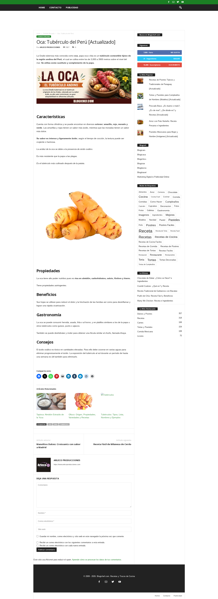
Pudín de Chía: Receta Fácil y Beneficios (155, 296)
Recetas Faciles (166, 251)
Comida (176, 197)
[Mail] (173, 2)
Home (42, 7)
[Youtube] (182, 2)
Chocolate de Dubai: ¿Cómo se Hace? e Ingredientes (154, 279)
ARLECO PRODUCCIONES (50, 47)
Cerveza (161, 192)
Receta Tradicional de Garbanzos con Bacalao (157, 291)
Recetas (145, 237)
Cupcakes (152, 206)
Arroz (152, 192)
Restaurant (143, 255)
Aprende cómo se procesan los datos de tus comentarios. (97, 560)
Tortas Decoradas (167, 260)
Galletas (150, 210)
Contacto (55, 7)
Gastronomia (163, 210)
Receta (145, 231)
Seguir (176, 58)
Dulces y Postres (144, 314)
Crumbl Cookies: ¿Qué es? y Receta (153, 286)
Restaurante (156, 255)
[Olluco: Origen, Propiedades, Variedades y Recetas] (83, 401)
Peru (56, 424)
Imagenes (144, 215)
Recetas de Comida (148, 246)
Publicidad (72, 7)
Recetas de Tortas (147, 250)
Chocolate (172, 192)
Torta (141, 259)
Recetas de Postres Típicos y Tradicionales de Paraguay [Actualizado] (162, 84)
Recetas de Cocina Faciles (150, 242)
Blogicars (141, 150)
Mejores (170, 215)
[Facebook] (169, 2)
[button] (180, 7)
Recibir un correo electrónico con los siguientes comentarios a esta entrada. (72, 542)
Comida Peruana (48, 33)
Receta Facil (174, 231)
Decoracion (165, 206)
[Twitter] (178, 2)
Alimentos (143, 192)
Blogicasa (141, 155)
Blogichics (141, 159)
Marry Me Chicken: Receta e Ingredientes (155, 301)
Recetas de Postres (169, 246)
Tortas (151, 260)
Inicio (38, 33)
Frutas (141, 210)
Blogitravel (141, 172)
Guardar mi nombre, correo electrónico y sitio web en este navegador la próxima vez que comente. (82, 536)
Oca (49, 424)
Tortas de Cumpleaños (147, 264)
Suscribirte (174, 65)
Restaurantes (170, 255)
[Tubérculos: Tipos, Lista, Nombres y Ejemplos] (115, 401)
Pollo (141, 225)
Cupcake (142, 206)
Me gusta (175, 52)
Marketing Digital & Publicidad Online (153, 177)
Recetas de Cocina (166, 236)
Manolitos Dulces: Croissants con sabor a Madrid (58, 446)
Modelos (142, 220)
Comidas (143, 202)
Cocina (143, 196)
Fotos (176, 206)
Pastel (162, 220)
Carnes (140, 323)
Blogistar (141, 163)
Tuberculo (64, 424)
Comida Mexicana (145, 331)
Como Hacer (156, 202)
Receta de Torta (161, 231)
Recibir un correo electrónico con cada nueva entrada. (63, 545)
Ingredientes (157, 215)
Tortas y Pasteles (144, 327)
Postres (151, 225)
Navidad (152, 220)
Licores (140, 336)
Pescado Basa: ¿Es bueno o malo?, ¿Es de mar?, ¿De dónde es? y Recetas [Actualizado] (164, 110)
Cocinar (166, 197)
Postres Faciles (166, 225)
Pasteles (174, 220)
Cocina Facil (155, 197)
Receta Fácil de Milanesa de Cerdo (112, 444)
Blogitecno (141, 168)
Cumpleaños (172, 201)
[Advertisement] (109, 20)
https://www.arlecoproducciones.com (67, 464)
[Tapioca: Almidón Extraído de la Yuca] (51, 401)
